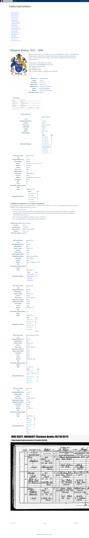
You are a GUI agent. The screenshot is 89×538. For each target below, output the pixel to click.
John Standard (28, 428)
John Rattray (45, 137)
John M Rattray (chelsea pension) (34, 163)
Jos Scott (28, 426)
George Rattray (46, 145)
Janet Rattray (45, 153)
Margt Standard (28, 432)
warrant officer (54, 205)
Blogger (50, 534)
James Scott (29, 382)
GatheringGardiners (20, 6)
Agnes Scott (29, 327)
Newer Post (13, 523)
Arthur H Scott (30, 376)
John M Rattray (32, 193)
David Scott (29, 329)
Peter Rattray (45, 151)
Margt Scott (29, 420)
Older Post (76, 523)
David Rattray (45, 141)
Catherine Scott (30, 325)
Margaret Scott (30, 321)
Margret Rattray (32, 197)
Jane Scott (28, 323)
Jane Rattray (45, 139)
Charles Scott (25, 231)
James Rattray (45, 143)
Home (44, 523)
